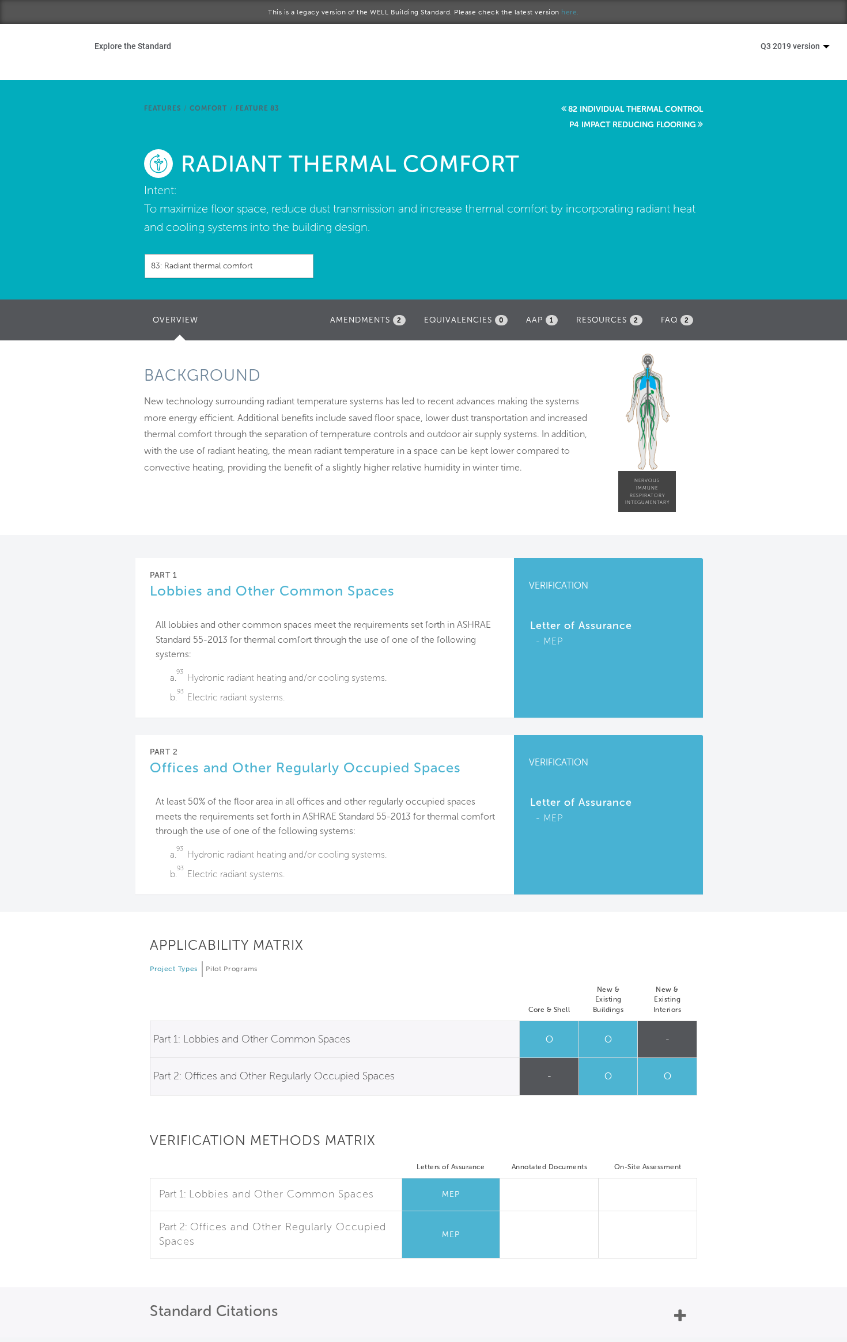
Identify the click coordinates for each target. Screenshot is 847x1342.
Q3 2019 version (791, 45)
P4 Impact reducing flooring (632, 125)
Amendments (366, 320)
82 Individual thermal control (635, 109)
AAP (540, 320)
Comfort (208, 108)
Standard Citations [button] (214, 1311)
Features (162, 108)
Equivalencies (464, 320)
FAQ (675, 320)
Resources (607, 320)
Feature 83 (257, 108)
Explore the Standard (132, 45)
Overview (178, 323)
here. (570, 12)
